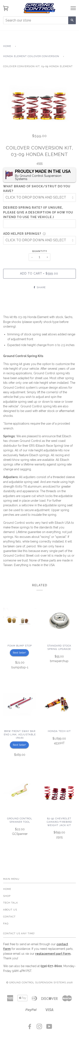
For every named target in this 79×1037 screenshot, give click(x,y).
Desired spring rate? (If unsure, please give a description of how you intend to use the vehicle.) (38, 212)
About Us (10, 909)
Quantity (39, 251)
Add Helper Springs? (22, 233)
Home (7, 46)
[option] (39, 102)
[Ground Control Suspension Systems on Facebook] (30, 1027)
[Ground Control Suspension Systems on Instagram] (39, 1027)
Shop (7, 895)
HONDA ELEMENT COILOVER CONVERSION (31, 56)
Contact (9, 916)
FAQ (5, 923)
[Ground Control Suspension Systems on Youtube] (49, 1027)
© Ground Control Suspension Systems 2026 (39, 982)
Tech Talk (10, 902)
